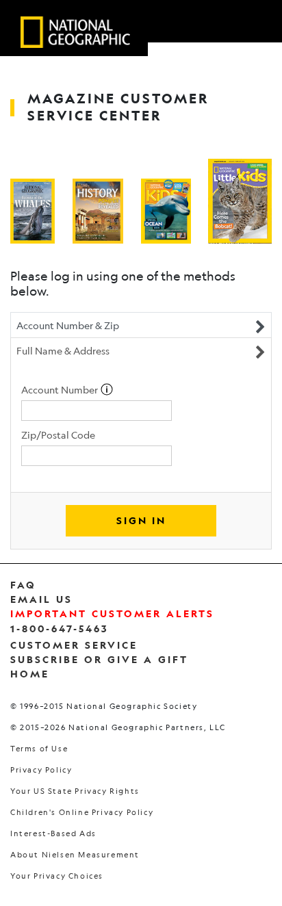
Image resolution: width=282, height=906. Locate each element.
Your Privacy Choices (56, 876)
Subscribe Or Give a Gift (99, 659)
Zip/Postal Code (58, 434)
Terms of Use (39, 749)
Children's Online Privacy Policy (81, 812)
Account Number (60, 389)
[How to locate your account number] (107, 389)
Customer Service (74, 644)
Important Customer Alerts (112, 613)
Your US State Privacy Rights (75, 791)
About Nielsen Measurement (75, 855)
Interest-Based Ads (53, 834)
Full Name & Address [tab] (63, 350)
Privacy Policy (41, 770)
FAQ (23, 584)
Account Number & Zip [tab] (67, 325)
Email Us (41, 599)
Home (29, 673)
